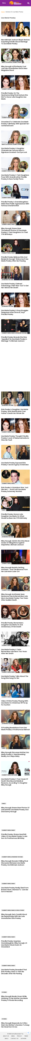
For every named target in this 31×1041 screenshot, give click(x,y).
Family (13, 89)
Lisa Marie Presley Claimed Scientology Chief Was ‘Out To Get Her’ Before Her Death (15, 286)
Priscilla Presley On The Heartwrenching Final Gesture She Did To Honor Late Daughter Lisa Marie (14, 96)
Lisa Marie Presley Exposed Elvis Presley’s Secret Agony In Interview (15, 464)
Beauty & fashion (7, 62)
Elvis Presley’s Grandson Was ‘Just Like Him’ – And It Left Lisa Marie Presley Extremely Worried (14, 489)
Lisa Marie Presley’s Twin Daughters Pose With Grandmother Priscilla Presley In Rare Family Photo (15, 177)
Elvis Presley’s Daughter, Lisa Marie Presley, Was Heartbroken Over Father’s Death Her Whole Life (14, 411)
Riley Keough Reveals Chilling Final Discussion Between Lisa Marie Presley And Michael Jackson (14, 863)
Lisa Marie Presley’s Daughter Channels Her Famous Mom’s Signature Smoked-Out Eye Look (14, 150)
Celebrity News (16, 62)
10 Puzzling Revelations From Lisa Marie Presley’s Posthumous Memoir (15, 728)
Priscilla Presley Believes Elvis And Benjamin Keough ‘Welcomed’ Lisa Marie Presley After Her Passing (14, 259)
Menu (4, 3)
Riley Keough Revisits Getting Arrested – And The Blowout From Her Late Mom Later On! (14, 569)
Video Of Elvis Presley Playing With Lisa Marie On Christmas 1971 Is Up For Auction (14, 703)
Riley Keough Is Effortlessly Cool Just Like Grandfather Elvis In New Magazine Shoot (14, 68)
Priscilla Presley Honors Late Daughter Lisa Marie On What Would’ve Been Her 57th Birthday (14, 516)
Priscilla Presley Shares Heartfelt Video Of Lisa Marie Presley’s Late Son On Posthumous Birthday (14, 836)
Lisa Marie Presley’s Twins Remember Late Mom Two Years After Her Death (14, 651)
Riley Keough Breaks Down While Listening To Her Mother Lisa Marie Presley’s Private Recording (14, 998)
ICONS (17, 910)
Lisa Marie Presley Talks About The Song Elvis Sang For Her (14, 677)
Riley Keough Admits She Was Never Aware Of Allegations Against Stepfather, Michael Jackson (15, 543)
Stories (4, 35)
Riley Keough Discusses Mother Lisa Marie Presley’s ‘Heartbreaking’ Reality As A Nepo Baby (15, 754)
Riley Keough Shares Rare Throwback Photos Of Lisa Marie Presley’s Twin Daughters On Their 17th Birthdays (14, 231)
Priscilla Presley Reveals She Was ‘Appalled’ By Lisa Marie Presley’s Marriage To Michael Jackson (14, 339)
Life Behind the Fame (7, 279)
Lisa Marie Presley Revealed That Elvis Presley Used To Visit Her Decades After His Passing (14, 972)
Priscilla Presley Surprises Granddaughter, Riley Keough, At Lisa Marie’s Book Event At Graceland (14, 944)
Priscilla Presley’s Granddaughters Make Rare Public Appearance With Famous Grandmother (15, 204)
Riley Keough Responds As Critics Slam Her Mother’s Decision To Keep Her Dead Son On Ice (15, 1025)
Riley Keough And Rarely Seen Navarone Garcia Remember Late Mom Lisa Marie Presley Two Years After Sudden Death (14, 597)
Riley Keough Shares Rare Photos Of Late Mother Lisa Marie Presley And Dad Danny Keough (15, 810)
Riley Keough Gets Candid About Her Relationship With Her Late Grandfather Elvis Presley (14, 916)
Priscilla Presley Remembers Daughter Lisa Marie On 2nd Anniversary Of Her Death (12, 625)
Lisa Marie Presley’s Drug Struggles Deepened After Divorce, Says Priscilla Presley (14, 312)
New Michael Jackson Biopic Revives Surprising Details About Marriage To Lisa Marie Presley (15, 42)
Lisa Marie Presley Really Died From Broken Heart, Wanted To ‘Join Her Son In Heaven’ (15, 890)
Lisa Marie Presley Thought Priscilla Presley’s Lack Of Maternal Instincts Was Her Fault (15, 438)
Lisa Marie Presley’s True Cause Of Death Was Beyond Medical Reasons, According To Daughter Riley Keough (14, 782)
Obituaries (14, 775)
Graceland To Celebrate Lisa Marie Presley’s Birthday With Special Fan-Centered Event (15, 124)
